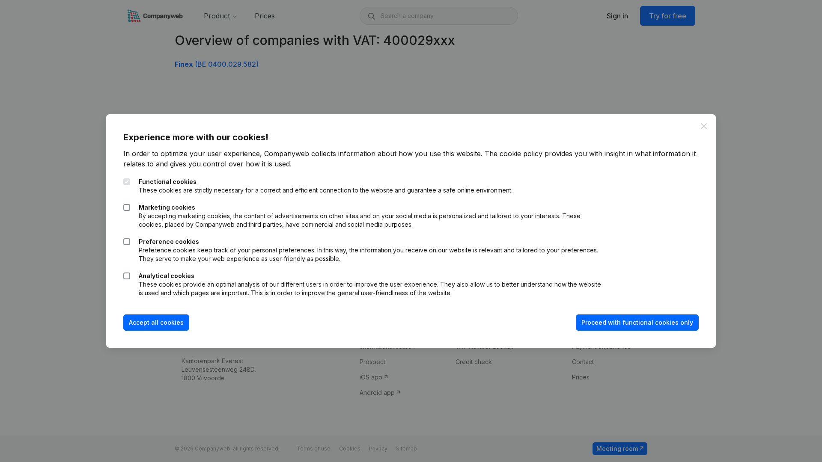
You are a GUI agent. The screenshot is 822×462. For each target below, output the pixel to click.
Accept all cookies (156, 322)
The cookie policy (513, 153)
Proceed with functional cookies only (637, 322)
